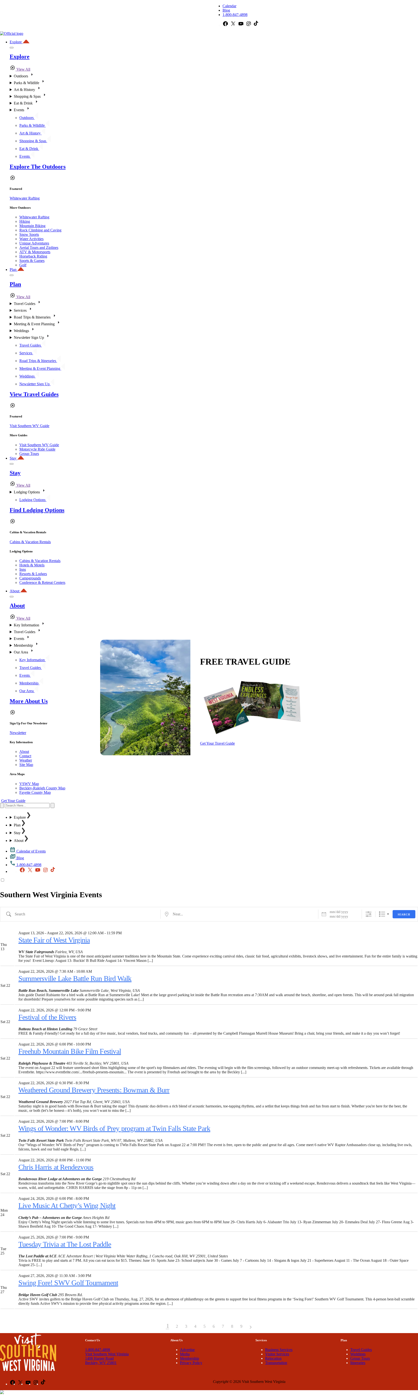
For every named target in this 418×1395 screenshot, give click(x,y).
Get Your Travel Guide (217, 743)
